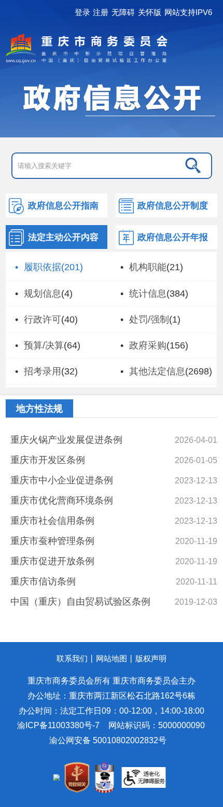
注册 (100, 12)
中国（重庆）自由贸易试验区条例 (80, 601)
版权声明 (150, 658)
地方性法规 (39, 409)
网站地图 (111, 658)
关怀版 (149, 12)
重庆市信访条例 (43, 581)
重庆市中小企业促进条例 (61, 480)
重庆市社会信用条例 (52, 520)
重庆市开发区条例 (47, 459)
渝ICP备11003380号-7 (58, 725)
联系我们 (72, 658)
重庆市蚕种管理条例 (52, 540)
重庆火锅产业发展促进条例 (66, 439)
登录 (82, 12)
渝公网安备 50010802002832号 (107, 740)
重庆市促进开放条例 (52, 560)
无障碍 (123, 12)
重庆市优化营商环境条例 (61, 500)
